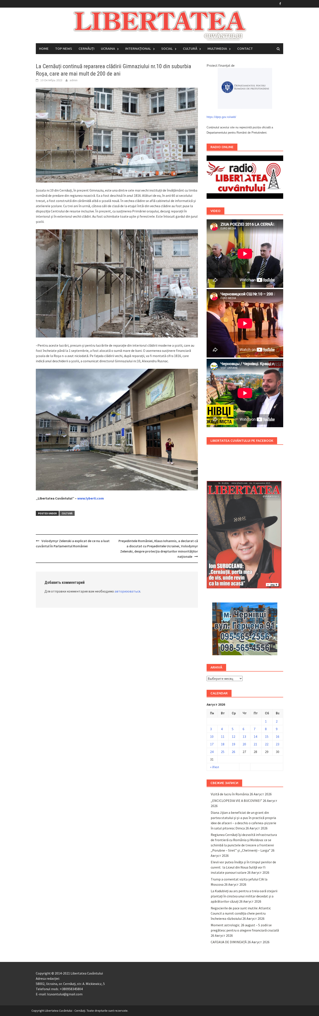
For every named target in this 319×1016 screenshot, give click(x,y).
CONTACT (245, 48)
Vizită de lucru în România (230, 794)
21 (255, 744)
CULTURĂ (190, 48)
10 (212, 736)
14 (255, 736)
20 (244, 744)
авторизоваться (127, 591)
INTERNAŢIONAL (138, 48)
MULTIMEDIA (217, 48)
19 (233, 744)
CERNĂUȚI (86, 48)
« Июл (214, 767)
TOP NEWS (63, 48)
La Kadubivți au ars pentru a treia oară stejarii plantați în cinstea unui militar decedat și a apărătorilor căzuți (244, 896)
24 (212, 752)
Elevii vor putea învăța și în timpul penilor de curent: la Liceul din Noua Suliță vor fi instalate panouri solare (243, 867)
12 (233, 736)
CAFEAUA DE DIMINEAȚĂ (229, 942)
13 (244, 736)
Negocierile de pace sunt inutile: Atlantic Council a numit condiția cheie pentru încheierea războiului (241, 913)
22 (266, 744)
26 (233, 752)
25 (222, 752)
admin (73, 80)
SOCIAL (167, 48)
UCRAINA (108, 48)
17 (212, 744)
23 (277, 744)
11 (222, 736)
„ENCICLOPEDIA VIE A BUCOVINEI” (236, 800)
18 (222, 744)
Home (44, 48)
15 (266, 736)
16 (277, 736)
